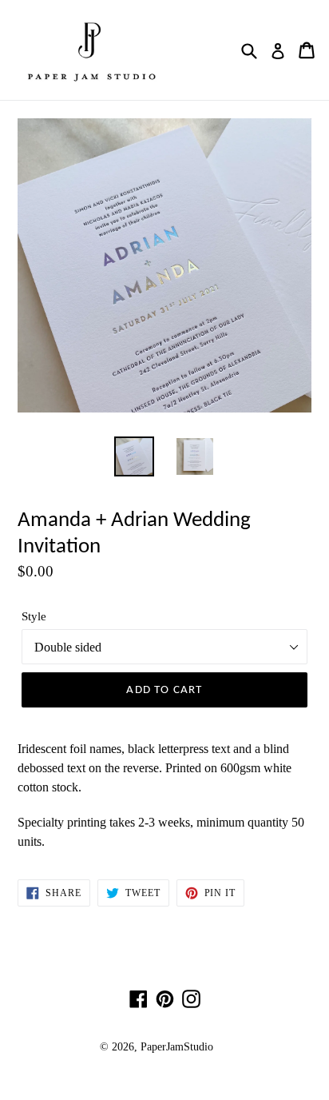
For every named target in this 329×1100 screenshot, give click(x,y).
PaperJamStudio (177, 1047)
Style (34, 616)
